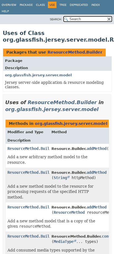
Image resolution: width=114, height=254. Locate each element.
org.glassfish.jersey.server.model (38, 75)
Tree (62, 4)
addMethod (97, 148)
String (60, 177)
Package (26, 4)
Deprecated (79, 4)
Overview (9, 4)
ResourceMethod (69, 212)
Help (5, 11)
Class (40, 4)
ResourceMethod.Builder (75, 52)
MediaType (64, 241)
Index (95, 4)
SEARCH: (56, 19)
